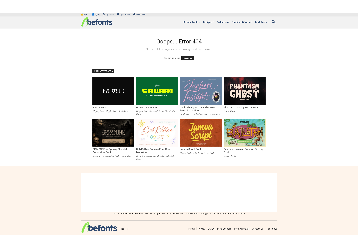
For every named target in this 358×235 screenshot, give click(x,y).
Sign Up (96, 14)
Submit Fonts (141, 14)
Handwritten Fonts (200, 114)
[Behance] (123, 229)
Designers (208, 22)
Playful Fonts (111, 111)
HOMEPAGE (187, 58)
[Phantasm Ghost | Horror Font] (245, 90)
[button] (273, 23)
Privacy (201, 228)
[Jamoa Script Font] (201, 132)
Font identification (242, 22)
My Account (110, 14)
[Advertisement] (179, 192)
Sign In (85, 14)
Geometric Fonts (156, 111)
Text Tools (261, 22)
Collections (223, 22)
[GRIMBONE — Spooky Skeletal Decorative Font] (113, 132)
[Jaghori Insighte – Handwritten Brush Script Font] (201, 90)
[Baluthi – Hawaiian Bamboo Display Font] (245, 132)
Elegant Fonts (142, 156)
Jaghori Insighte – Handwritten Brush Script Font (197, 109)
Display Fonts (98, 111)
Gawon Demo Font (147, 107)
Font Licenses (224, 228)
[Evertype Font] (113, 90)
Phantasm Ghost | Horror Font (241, 107)
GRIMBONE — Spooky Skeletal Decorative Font (109, 151)
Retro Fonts (198, 153)
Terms (191, 228)
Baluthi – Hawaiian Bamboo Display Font (243, 151)
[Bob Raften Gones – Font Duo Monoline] (157, 132)
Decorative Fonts (99, 156)
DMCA (211, 228)
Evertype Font (100, 107)
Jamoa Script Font (190, 149)
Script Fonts (214, 114)
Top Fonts (271, 228)
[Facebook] (128, 229)
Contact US (258, 228)
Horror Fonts (229, 111)
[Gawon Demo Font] (157, 90)
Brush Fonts (185, 114)
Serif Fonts (123, 111)
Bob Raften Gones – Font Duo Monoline (153, 151)
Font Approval (241, 228)
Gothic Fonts (114, 156)
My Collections (125, 14)
